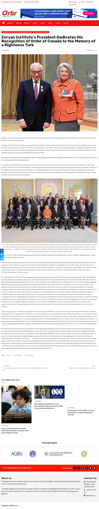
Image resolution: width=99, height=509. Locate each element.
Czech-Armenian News (32, 2)
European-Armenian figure (24, 32)
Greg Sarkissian (17, 355)
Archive (66, 23)
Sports (50, 23)
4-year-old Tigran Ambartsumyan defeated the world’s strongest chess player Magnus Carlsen (15, 431)
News (36, 32)
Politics (58, 23)
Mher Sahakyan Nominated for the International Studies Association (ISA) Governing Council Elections (48, 406)
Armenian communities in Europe (11, 2)
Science (42, 23)
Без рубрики (44, 32)
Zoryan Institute (29, 355)
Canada (8, 355)
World (35, 23)
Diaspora (10, 23)
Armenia (18, 23)
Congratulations (8, 32)
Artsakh (27, 23)
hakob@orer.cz (90, 495)
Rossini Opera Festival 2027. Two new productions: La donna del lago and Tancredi (80, 413)
